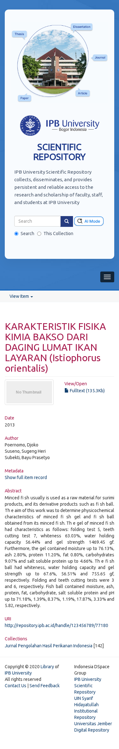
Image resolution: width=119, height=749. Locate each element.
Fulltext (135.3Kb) (87, 390)
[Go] (66, 221)
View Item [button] (20, 296)
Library (47, 666)
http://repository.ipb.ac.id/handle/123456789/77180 (56, 625)
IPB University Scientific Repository (87, 686)
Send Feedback (45, 685)
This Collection (58, 233)
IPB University (18, 672)
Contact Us (15, 685)
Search (27, 233)
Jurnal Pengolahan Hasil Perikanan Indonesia (48, 645)
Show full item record (26, 477)
